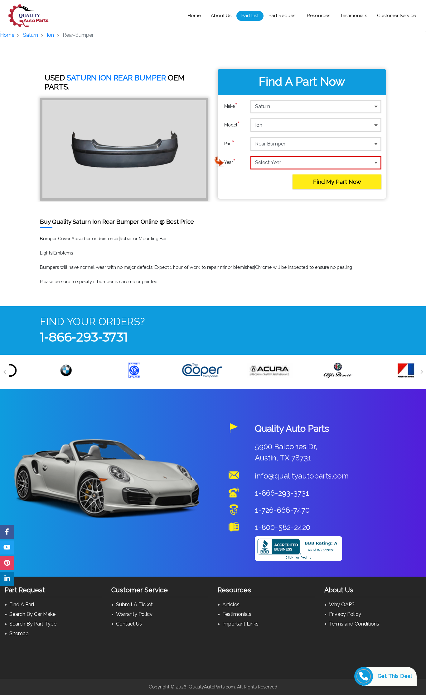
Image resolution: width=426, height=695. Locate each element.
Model (232, 125)
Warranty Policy (134, 614)
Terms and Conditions (354, 624)
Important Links (240, 624)
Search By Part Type (32, 624)
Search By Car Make (32, 614)
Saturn (30, 35)
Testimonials (353, 15)
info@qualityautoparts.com (302, 475)
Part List (250, 15)
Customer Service (396, 15)
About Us (221, 15)
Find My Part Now (337, 182)
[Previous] (5, 372)
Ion (50, 35)
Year (230, 162)
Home (194, 15)
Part (229, 143)
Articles (231, 604)
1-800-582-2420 (282, 527)
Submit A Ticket (134, 604)
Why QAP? (342, 604)
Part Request (283, 15)
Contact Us (129, 624)
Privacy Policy (345, 614)
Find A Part (22, 604)
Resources (318, 15)
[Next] (421, 372)
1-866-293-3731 (84, 337)
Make (231, 106)
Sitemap (19, 633)
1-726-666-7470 (282, 510)
